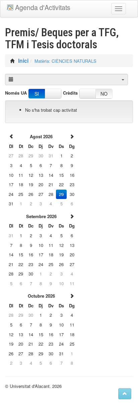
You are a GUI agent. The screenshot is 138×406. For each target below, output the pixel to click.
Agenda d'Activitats (42, 7)
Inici (23, 60)
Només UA (16, 93)
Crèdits (70, 93)
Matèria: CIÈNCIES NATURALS (65, 61)
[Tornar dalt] (124, 393)
